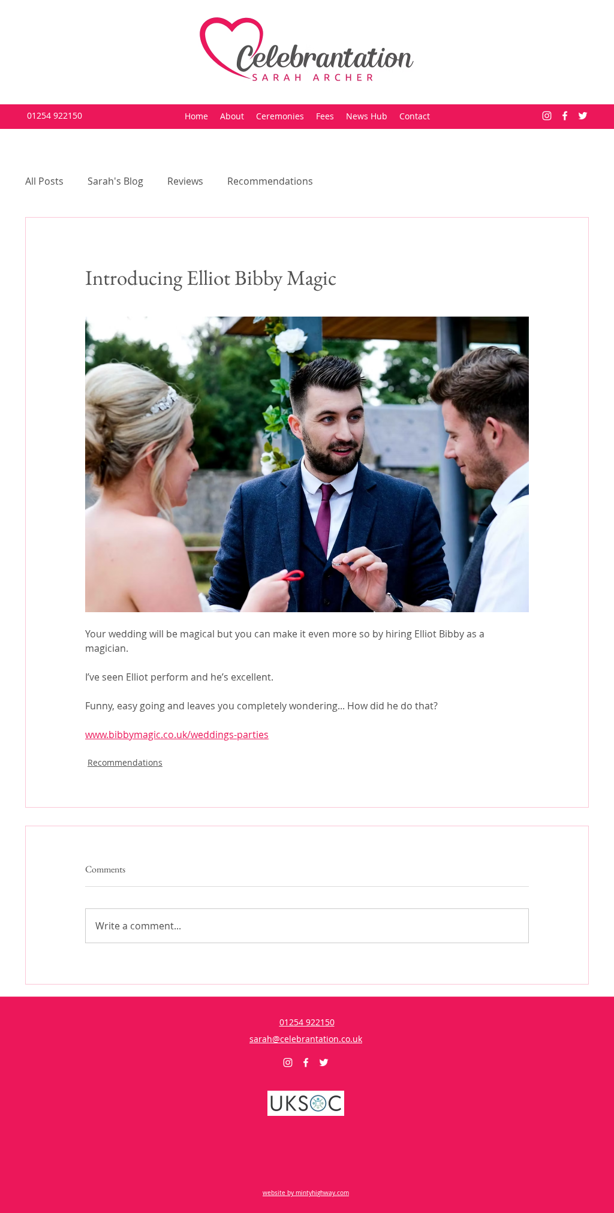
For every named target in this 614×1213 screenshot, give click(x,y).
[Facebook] (565, 116)
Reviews (185, 181)
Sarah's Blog (115, 181)
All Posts (44, 181)
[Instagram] (547, 116)
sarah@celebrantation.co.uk (305, 1039)
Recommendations (270, 181)
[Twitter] (583, 116)
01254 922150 (54, 115)
